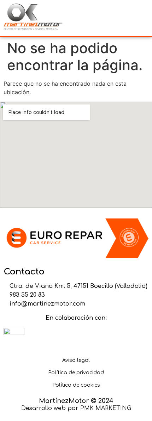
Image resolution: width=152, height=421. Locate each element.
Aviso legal (76, 360)
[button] (113, 18)
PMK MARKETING (105, 408)
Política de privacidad (76, 372)
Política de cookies (76, 385)
